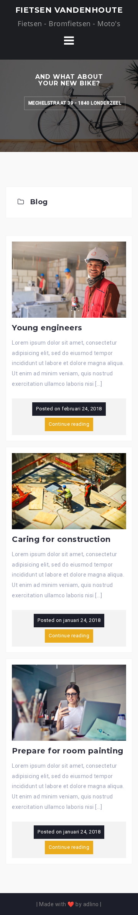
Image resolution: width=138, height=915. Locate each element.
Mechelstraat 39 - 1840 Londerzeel (75, 103)
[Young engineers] (69, 279)
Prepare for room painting (67, 750)
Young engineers (47, 327)
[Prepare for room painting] (69, 702)
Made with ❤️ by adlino (69, 904)
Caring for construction (61, 539)
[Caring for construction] (69, 491)
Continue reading (69, 424)
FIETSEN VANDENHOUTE (69, 10)
